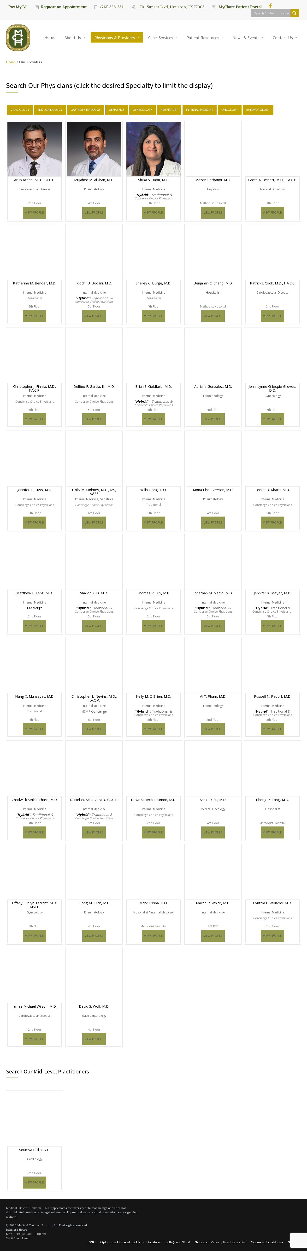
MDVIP (86, 711)
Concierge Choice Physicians (154, 198)
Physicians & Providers (114, 37)
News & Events (246, 37)
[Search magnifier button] (294, 13)
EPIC (91, 1242)
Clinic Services (160, 37)
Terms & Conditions (267, 1242)
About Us (73, 37)
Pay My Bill (18, 6)
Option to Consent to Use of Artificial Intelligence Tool (145, 1242)
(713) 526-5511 (112, 6)
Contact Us (283, 37)
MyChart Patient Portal (240, 6)
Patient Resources (202, 37)
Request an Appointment (64, 6)
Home (49, 37)
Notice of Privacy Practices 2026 (220, 1242)
